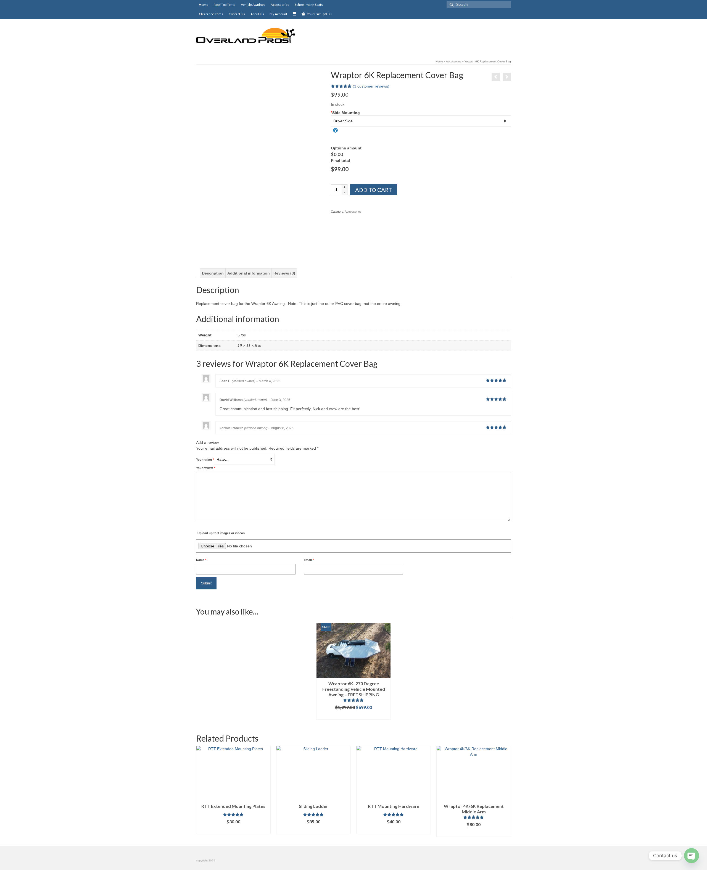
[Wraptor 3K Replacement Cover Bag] (507, 77)
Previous (201, 791)
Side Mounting (345, 112)
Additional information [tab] (248, 273)
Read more (313, 829)
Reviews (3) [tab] (284, 273)
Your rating (205, 459)
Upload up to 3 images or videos (221, 533)
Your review (205, 468)
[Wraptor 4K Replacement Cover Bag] (496, 77)
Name (201, 559)
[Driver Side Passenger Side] (421, 120)
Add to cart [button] (353, 715)
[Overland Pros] (246, 35)
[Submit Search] (451, 4)
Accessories (353, 211)
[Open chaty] (691, 855)
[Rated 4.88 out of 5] (353, 700)
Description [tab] (213, 273)
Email (309, 559)
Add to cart (373, 189)
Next (506, 791)
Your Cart (318, 14)
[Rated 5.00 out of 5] (233, 814)
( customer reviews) (371, 86)
